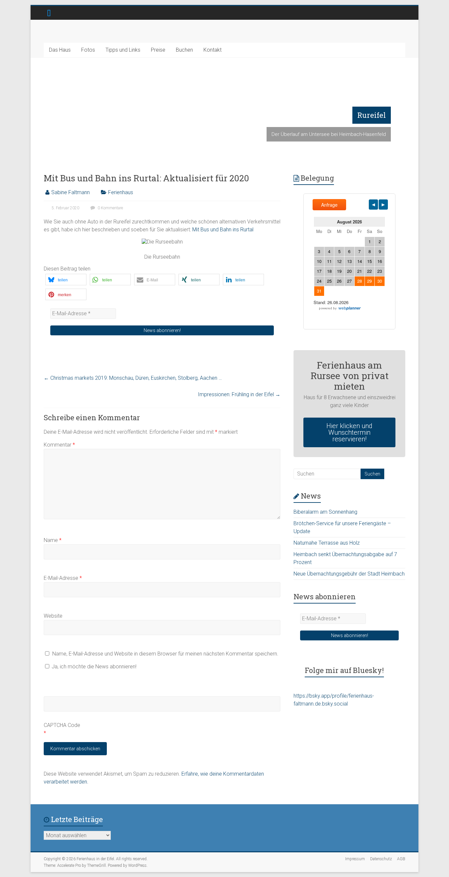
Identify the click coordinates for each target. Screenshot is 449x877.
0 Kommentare (110, 208)
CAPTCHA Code (62, 725)
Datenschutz (381, 859)
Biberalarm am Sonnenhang (325, 512)
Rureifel (371, 115)
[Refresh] (90, 682)
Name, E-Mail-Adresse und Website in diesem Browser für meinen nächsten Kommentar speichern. (165, 654)
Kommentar (59, 445)
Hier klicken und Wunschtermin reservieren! (349, 432)
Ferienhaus (120, 192)
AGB (401, 859)
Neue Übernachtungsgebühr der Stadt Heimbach (349, 574)
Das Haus (60, 50)
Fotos (88, 50)
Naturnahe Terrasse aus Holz (327, 543)
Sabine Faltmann (70, 192)
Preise (158, 50)
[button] (65, 279)
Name (52, 540)
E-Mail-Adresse (63, 578)
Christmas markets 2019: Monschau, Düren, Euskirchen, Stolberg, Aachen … (133, 378)
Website (53, 616)
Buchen (184, 50)
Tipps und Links (123, 50)
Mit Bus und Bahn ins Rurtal (222, 229)
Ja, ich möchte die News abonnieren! (93, 666)
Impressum (355, 859)
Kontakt (212, 50)
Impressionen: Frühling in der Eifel (239, 394)
